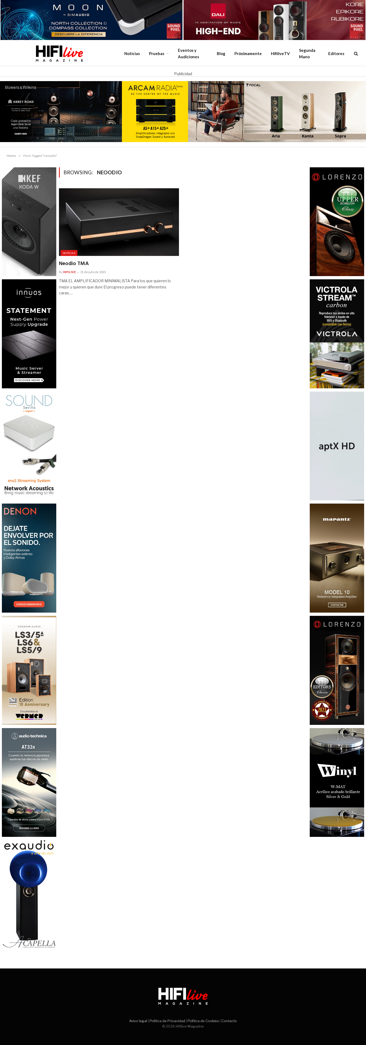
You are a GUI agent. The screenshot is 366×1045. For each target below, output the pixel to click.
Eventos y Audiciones (188, 53)
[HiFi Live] (59, 53)
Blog (221, 53)
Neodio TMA (74, 263)
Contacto (229, 1021)
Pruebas (156, 53)
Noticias (132, 53)
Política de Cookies (203, 1021)
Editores (336, 53)
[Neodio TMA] (119, 222)
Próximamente (248, 53)
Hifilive (69, 272)
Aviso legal (138, 1021)
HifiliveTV (280, 53)
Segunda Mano (307, 53)
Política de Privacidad (167, 1021)
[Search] (355, 53)
